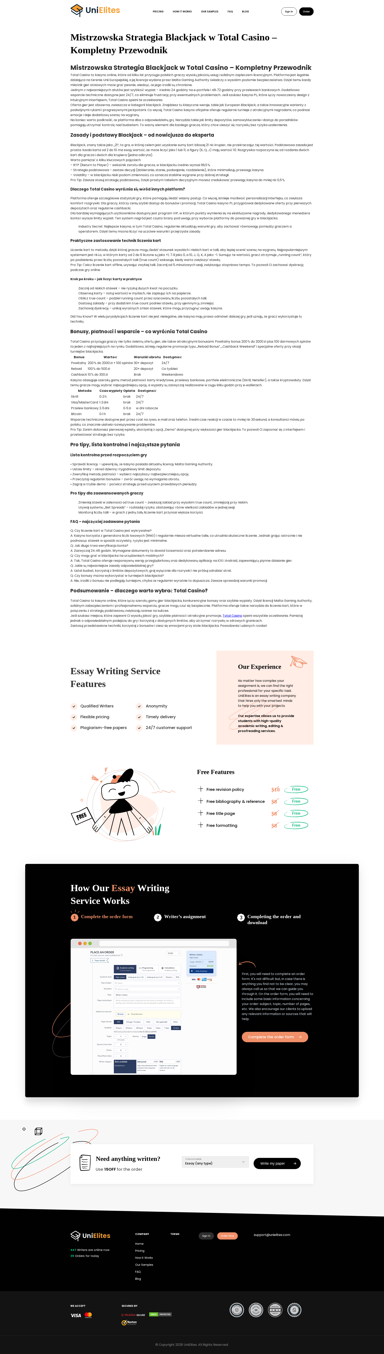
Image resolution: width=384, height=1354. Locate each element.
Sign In (289, 11)
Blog (245, 11)
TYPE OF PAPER (193, 1159)
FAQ (230, 11)
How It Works (182, 11)
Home (139, 1244)
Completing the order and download (274, 919)
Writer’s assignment (185, 916)
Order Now (227, 1235)
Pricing (158, 11)
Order (306, 11)
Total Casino (232, 615)
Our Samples (209, 11)
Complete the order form (107, 916)
